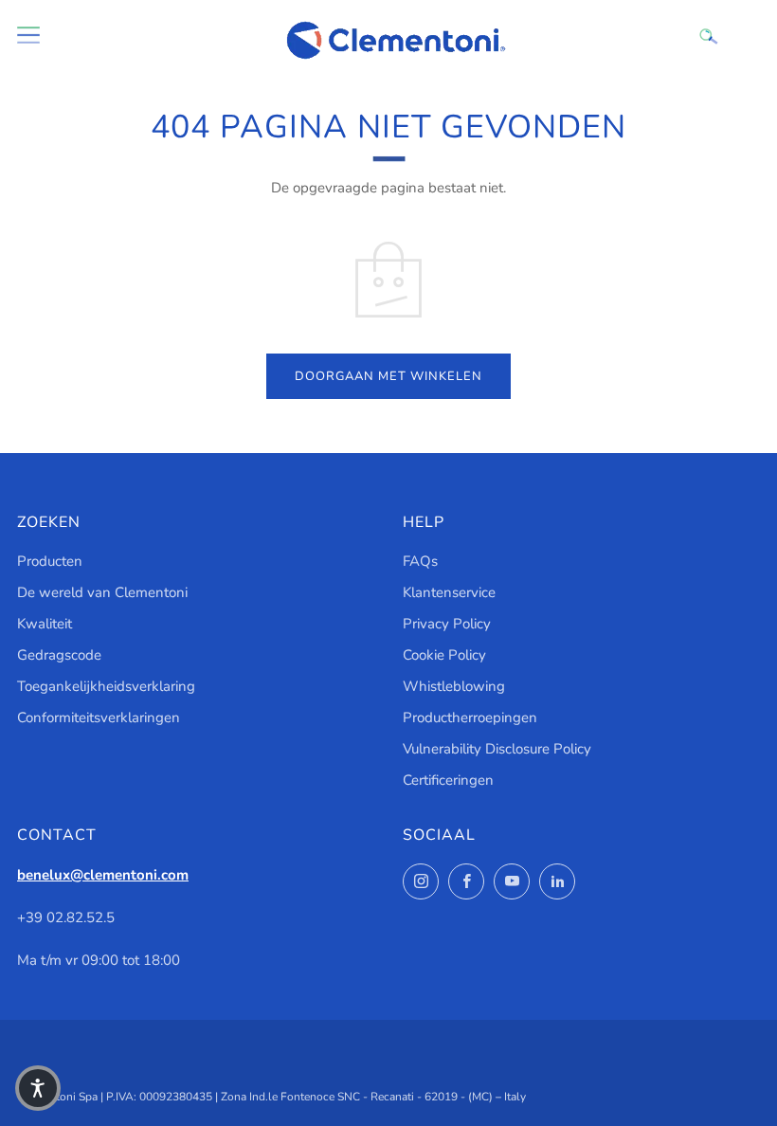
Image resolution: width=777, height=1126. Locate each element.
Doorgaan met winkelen (388, 376)
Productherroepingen (470, 717)
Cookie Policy (444, 654)
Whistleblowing (454, 686)
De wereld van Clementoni (102, 592)
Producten (49, 561)
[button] (38, 1088)
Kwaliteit (44, 623)
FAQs (420, 561)
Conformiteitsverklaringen (98, 717)
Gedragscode (59, 654)
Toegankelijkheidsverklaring (106, 686)
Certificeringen (448, 780)
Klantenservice (449, 592)
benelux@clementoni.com (103, 874)
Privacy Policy (447, 623)
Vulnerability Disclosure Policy (497, 748)
